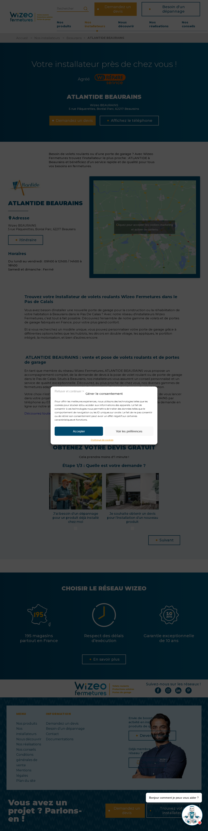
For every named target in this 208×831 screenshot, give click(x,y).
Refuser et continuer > (69, 391)
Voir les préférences (129, 431)
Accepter (79, 431)
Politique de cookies (102, 439)
